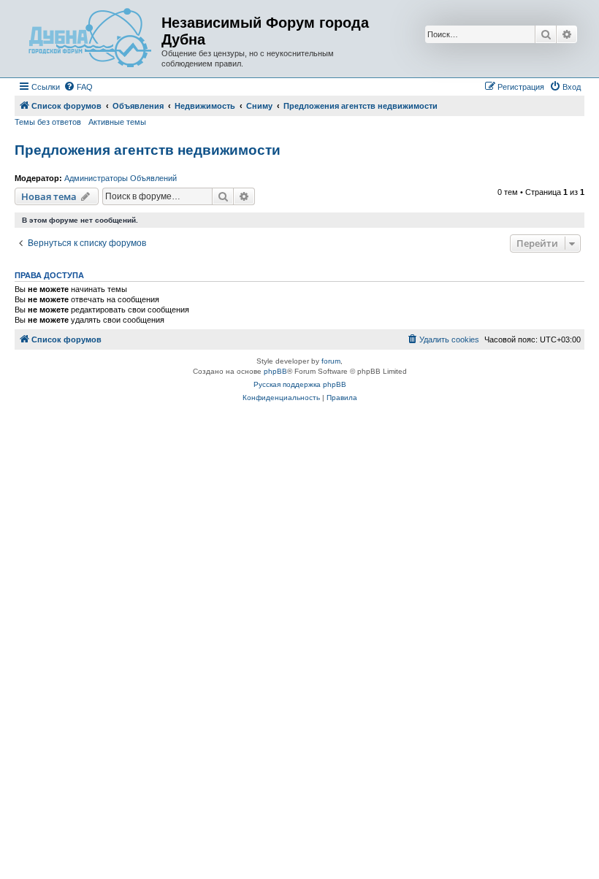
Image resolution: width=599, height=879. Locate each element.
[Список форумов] (89, 39)
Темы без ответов (48, 122)
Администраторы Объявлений (120, 178)
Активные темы (117, 122)
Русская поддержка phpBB (299, 384)
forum (330, 361)
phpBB (275, 371)
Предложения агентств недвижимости (148, 150)
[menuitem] (78, 87)
